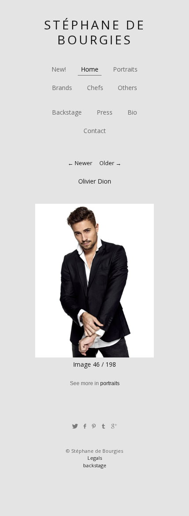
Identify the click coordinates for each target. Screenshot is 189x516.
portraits (110, 383)
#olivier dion (109, 404)
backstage (94, 465)
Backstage (67, 112)
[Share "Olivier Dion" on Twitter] (75, 426)
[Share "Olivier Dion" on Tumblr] (104, 426)
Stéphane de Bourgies (94, 32)
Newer (83, 163)
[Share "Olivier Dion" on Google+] (114, 426)
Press (105, 112)
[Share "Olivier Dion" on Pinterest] (93, 426)
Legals (94, 458)
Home (89, 69)
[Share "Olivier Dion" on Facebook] (84, 426)
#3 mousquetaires (58, 396)
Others (127, 87)
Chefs (95, 87)
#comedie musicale (106, 396)
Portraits (125, 69)
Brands (62, 87)
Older (106, 163)
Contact (95, 130)
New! (58, 69)
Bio (132, 112)
